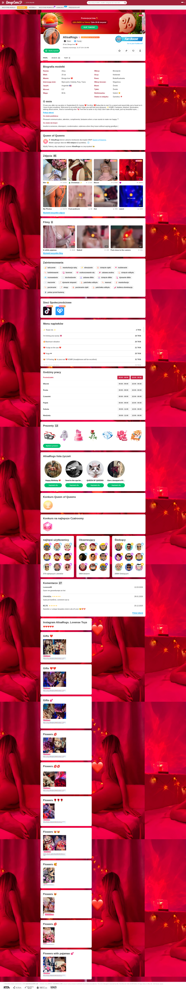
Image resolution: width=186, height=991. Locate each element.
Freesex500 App (74, 7)
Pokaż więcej (48, 113)
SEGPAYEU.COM (57, 983)
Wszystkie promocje (46, 7)
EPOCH (50, 983)
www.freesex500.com (32, 983)
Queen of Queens (99, 140)
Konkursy (60, 7)
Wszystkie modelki (8, 7)
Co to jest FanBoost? (135, 43)
